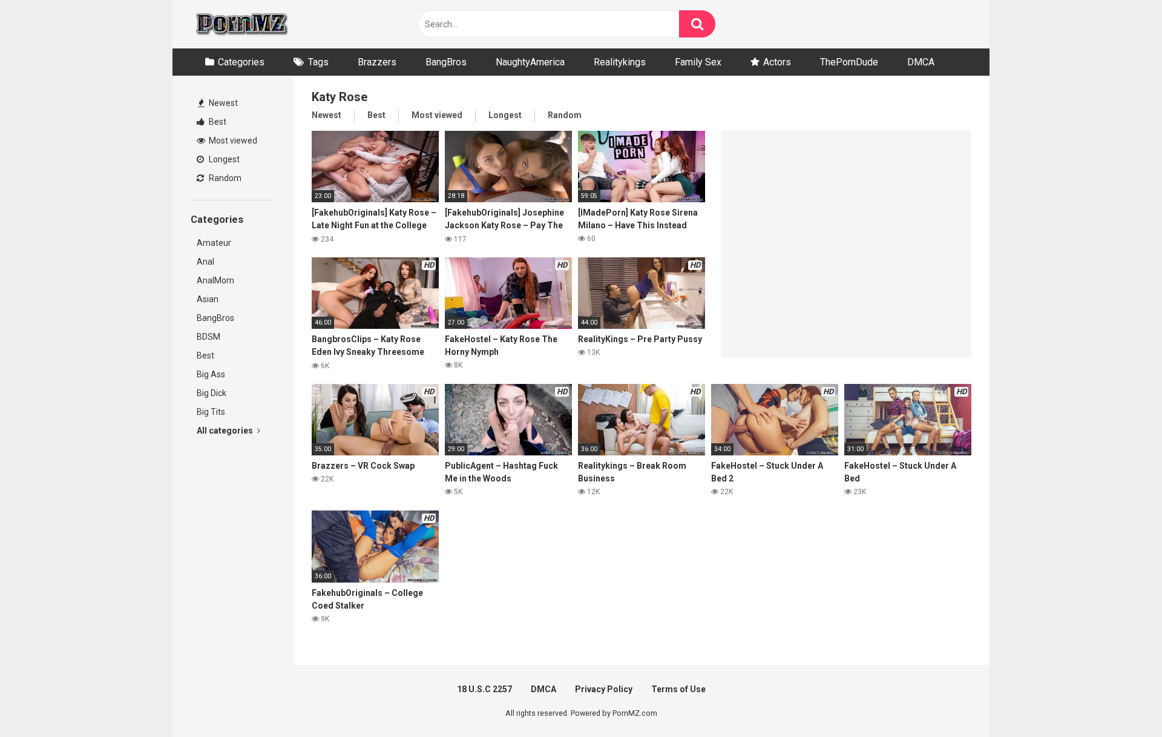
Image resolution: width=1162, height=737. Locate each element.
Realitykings (620, 62)
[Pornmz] (240, 24)
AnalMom (215, 280)
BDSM (208, 337)
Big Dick (211, 393)
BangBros (446, 62)
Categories (241, 62)
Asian (207, 299)
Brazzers (377, 62)
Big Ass (211, 374)
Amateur (214, 243)
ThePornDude (849, 62)
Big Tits (211, 412)
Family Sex (698, 62)
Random (224, 178)
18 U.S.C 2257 (484, 689)
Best (216, 122)
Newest (222, 103)
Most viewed (232, 140)
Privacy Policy (603, 689)
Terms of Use (678, 689)
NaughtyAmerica (530, 62)
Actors (777, 62)
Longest (223, 159)
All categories (226, 430)
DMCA (920, 62)
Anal (205, 261)
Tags (318, 62)
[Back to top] (1121, 700)
